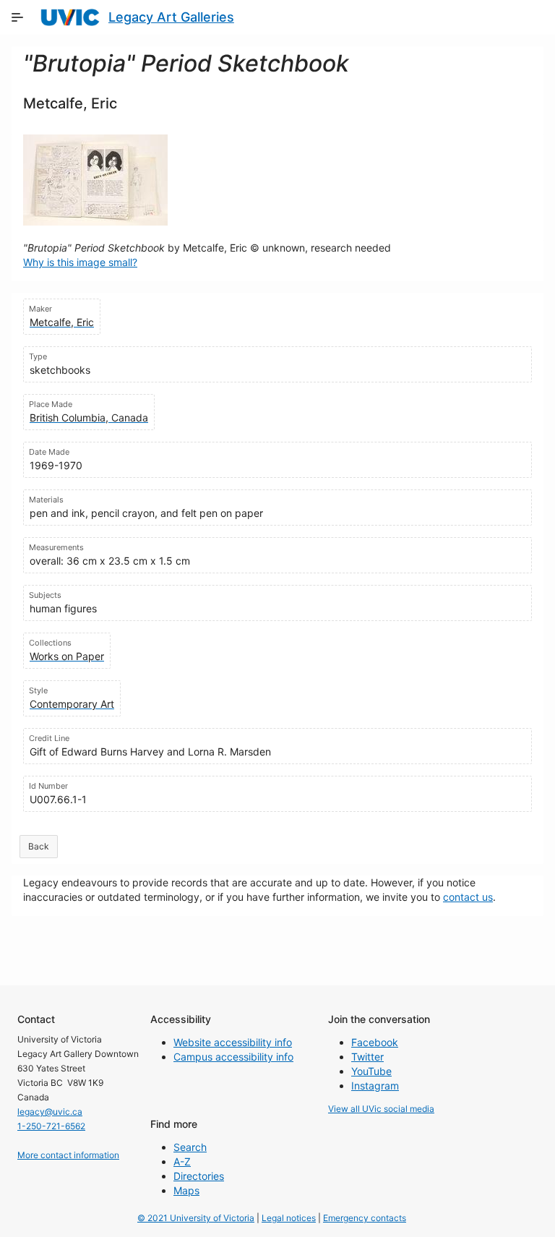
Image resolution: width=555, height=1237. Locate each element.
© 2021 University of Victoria (195, 1217)
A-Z (182, 1161)
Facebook (374, 1042)
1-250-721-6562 (51, 1126)
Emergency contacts (364, 1217)
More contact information (68, 1155)
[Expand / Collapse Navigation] (17, 17)
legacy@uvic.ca (49, 1111)
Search (190, 1147)
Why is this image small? (80, 262)
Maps (186, 1190)
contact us (468, 897)
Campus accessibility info (233, 1056)
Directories (198, 1176)
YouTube (371, 1071)
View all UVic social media (381, 1108)
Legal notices (289, 1217)
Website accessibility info (232, 1042)
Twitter (367, 1056)
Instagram (375, 1085)
